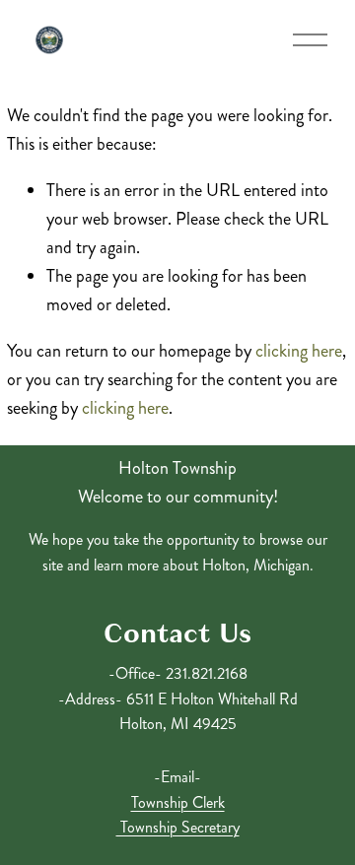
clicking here (298, 351)
